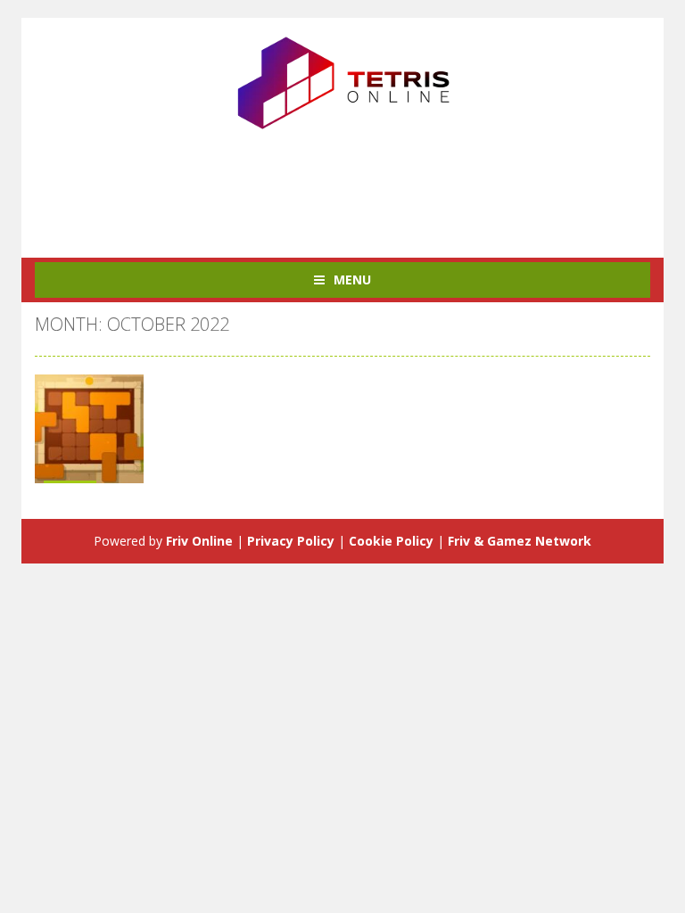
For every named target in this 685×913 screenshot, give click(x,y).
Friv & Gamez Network (519, 540)
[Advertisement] (359, 186)
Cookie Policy (391, 540)
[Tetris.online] (342, 80)
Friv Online (199, 540)
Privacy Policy (290, 540)
